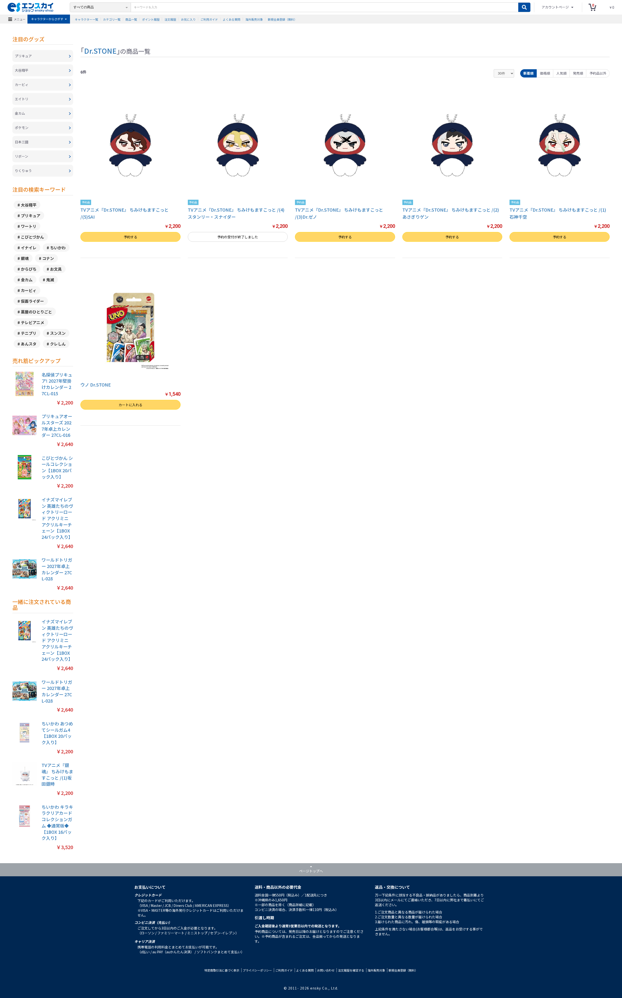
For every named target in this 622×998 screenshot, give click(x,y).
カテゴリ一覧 (112, 19)
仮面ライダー (32, 301)
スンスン (58, 333)
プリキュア (30, 215)
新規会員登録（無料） (282, 19)
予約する (130, 236)
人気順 (561, 73)
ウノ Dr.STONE (95, 384)
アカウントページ (556, 7)
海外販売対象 (254, 19)
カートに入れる (130, 404)
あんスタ (28, 344)
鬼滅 (50, 280)
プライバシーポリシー (257, 970)
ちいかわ (58, 247)
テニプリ (28, 333)
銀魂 (25, 258)
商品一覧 (131, 19)
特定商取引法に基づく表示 (221, 970)
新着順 (528, 73)
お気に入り (188, 19)
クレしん (58, 344)
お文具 (56, 269)
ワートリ (28, 226)
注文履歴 (170, 19)
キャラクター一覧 (86, 19)
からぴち (28, 269)
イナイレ (28, 247)
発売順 (578, 73)
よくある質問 (231, 19)
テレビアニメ (32, 322)
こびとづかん (32, 237)
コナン (48, 258)
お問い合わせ (326, 970)
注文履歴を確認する (351, 970)
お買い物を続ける (290, 505)
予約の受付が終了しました (237, 236)
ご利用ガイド (209, 19)
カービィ (28, 290)
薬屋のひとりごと (36, 312)
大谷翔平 (28, 205)
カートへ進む (331, 505)
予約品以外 (597, 73)
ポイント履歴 (151, 19)
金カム (27, 280)
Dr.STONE (100, 50)
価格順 (545, 73)
